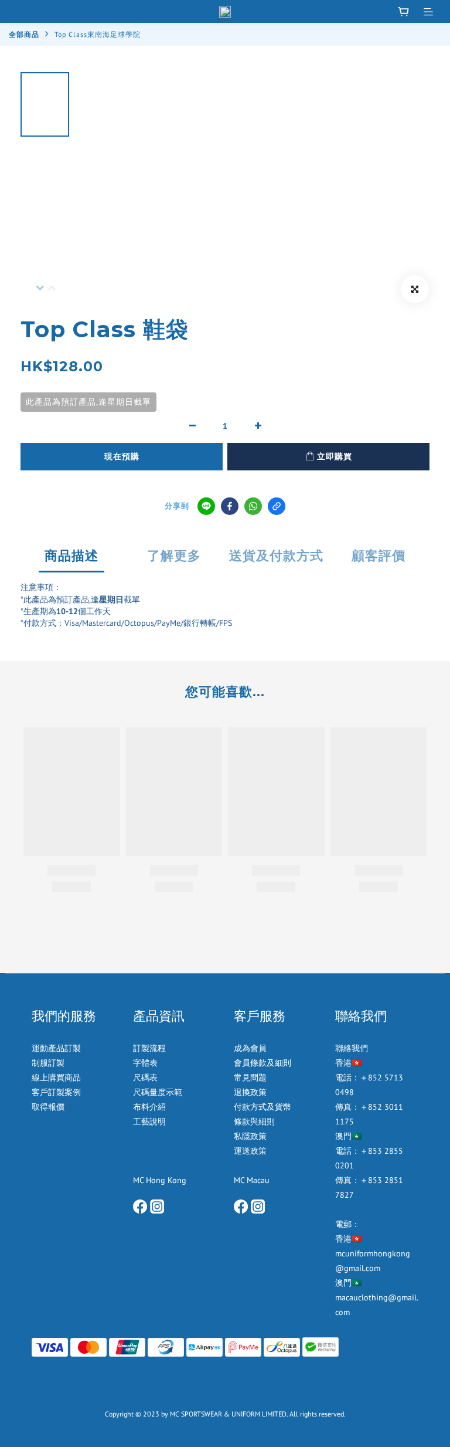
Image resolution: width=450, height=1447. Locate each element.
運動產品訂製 (57, 1048)
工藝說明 (149, 1121)
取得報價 (48, 1107)
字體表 (145, 1063)
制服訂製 (48, 1063)
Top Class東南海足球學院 (97, 34)
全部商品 (24, 34)
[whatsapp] (253, 506)
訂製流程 (149, 1048)
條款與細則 (254, 1121)
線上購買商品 (56, 1077)
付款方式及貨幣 (262, 1107)
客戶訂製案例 (56, 1092)
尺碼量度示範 (159, 1092)
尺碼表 (145, 1077)
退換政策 (250, 1092)
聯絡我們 (351, 1048)
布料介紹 (150, 1107)
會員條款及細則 (262, 1063)
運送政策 (250, 1151)
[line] (206, 506)
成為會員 (250, 1048)
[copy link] (276, 506)
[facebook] (229, 506)
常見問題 (250, 1077)
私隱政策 (250, 1136)
